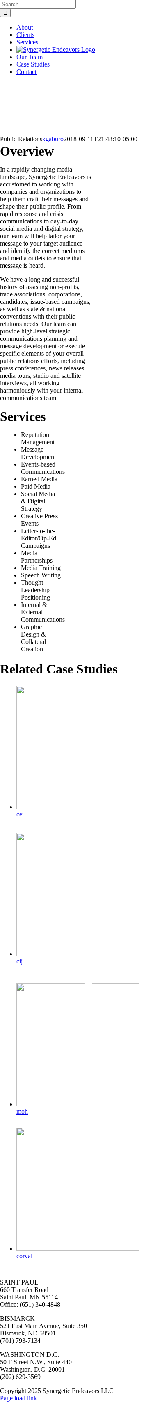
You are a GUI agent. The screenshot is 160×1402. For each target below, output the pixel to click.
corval (24, 1256)
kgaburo (53, 139)
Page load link (18, 1398)
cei (20, 814)
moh (22, 1111)
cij (19, 961)
